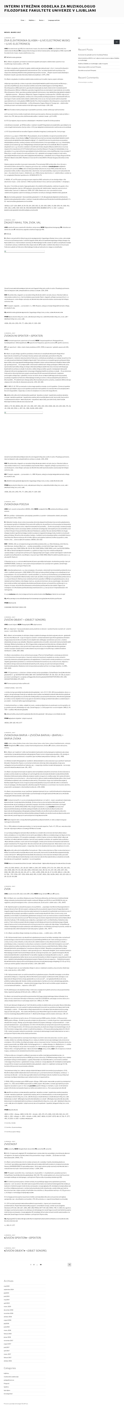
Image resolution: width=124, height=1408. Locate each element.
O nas (22, 20)
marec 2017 (7, 1354)
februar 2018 (7, 1333)
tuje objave (7, 1390)
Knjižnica (31, 20)
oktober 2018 (8, 1316)
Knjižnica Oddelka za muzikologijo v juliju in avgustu (93, 63)
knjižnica (6, 1373)
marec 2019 (7, 1306)
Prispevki (6, 1383)
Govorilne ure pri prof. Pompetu (87, 70)
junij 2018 (6, 1327)
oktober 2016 (8, 1361)
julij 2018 (6, 1323)
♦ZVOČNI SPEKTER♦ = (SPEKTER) (22, 1237)
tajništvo (6, 1387)
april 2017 (7, 1350)
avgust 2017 (7, 1344)
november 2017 (8, 1340)
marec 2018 (7, 1330)
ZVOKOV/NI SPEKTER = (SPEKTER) (23, 335)
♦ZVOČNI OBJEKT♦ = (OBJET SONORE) (25, 1250)
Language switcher (54, 20)
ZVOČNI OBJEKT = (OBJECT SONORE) (25, 619)
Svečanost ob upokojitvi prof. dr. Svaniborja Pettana (93, 55)
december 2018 (8, 1310)
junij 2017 (6, 1347)
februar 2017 (7, 1357)
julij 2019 (6, 1293)
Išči (79, 38)
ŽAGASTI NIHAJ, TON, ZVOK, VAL (22, 222)
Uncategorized (8, 1393)
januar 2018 (7, 1337)
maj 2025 (6, 1286)
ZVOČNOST (10, 1144)
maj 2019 (6, 1299)
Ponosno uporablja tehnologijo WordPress (16, 1403)
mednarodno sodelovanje (11, 1376)
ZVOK (7, 889)
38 (41, 1264)
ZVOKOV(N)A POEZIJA (16, 504)
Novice (41, 20)
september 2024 (9, 1289)
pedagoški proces (9, 1380)
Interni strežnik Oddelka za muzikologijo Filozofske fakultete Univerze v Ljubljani (50, 8)
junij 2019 (6, 1296)
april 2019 (7, 1303)
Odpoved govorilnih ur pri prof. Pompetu (89, 67)
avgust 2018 (7, 1320)
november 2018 (8, 1313)
